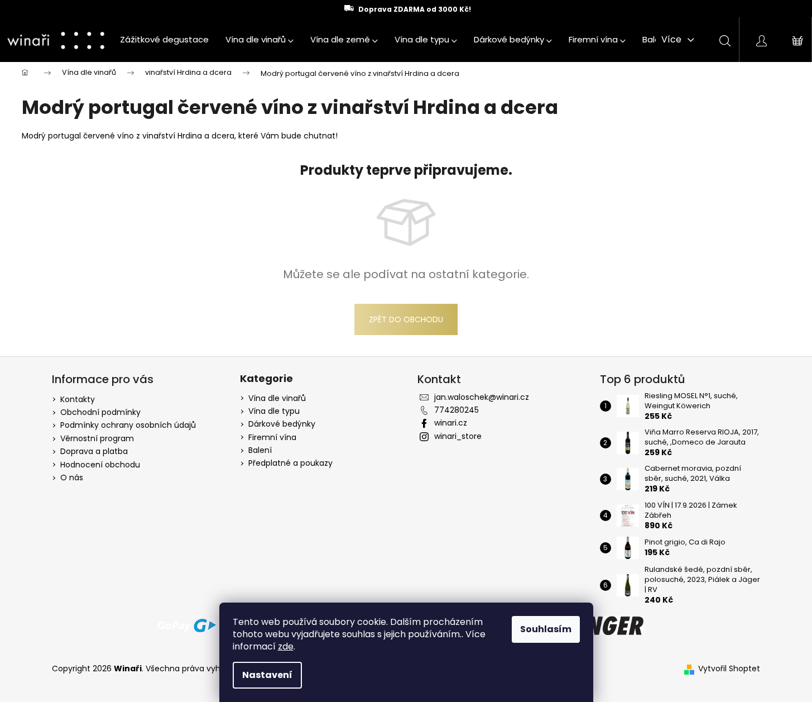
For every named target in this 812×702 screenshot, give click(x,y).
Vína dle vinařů (277, 398)
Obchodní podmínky (100, 412)
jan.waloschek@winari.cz (481, 397)
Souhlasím (545, 629)
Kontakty (77, 399)
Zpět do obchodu (406, 319)
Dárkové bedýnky (281, 424)
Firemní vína (272, 437)
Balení (260, 450)
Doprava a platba (94, 451)
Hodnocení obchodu (100, 464)
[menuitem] (164, 39)
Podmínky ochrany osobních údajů (128, 425)
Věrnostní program (97, 438)
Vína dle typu (274, 411)
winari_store (458, 436)
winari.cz (450, 422)
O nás (71, 477)
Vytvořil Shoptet (729, 668)
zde (286, 646)
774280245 (456, 410)
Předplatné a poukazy (290, 463)
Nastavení (267, 674)
